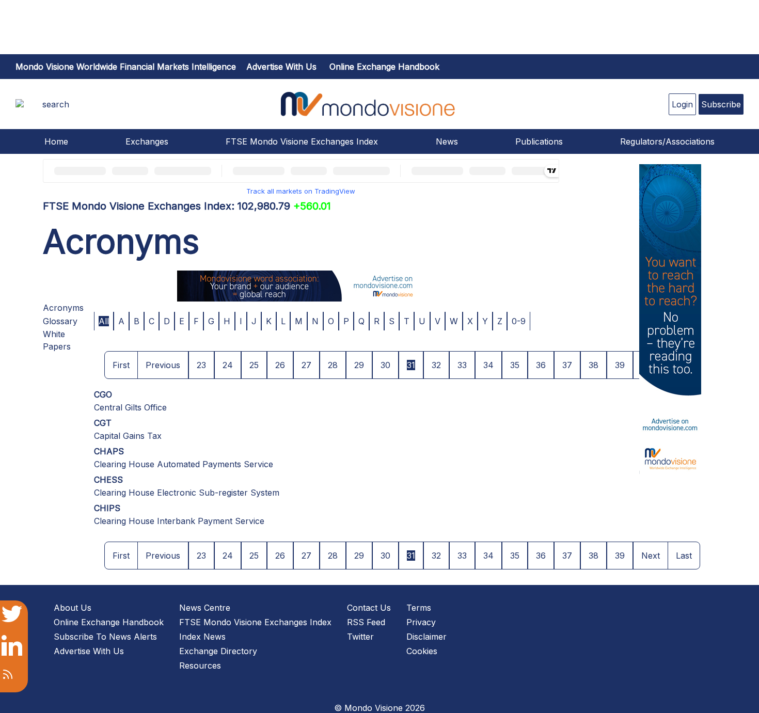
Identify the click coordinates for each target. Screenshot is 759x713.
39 (620, 365)
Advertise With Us (89, 651)
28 (333, 365)
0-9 (519, 321)
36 (541, 365)
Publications (539, 141)
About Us (72, 608)
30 (385, 365)
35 (514, 365)
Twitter (360, 636)
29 (359, 365)
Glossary (60, 321)
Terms (418, 608)
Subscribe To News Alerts (105, 636)
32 (436, 365)
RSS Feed (366, 622)
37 (567, 365)
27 (306, 365)
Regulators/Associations (667, 141)
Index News (202, 636)
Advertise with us (281, 66)
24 (228, 365)
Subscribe (721, 104)
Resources (200, 665)
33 (462, 365)
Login (682, 104)
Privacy (421, 622)
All (104, 321)
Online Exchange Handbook (384, 66)
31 (411, 365)
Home (56, 141)
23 (201, 365)
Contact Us (369, 608)
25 (254, 365)
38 (593, 365)
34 (488, 365)
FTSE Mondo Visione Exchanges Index (302, 141)
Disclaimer (426, 636)
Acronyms (63, 308)
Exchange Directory (218, 651)
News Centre (204, 608)
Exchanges (146, 141)
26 (280, 365)
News (447, 141)
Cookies (421, 651)
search (55, 104)
